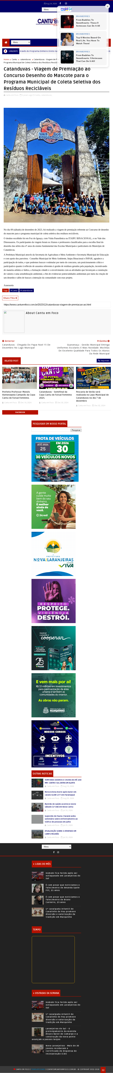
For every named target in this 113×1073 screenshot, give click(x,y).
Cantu (14, 59)
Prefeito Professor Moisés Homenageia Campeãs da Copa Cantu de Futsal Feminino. (18, 395)
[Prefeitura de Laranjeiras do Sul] (55, 458)
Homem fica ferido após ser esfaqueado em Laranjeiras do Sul (63, 876)
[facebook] (60, 3)
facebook (20, 412)
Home (6, 59)
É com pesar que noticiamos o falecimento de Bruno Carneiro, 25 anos (63, 899)
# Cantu (14, 290)
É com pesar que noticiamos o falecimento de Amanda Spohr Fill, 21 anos (63, 888)
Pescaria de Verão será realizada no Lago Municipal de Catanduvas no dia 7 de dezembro (92, 396)
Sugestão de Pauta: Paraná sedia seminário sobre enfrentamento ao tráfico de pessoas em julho (61, 819)
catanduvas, (46, 95)
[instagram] (66, 3)
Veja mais (105, 360)
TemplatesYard (38, 1069)
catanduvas (25, 59)
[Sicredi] (53, 506)
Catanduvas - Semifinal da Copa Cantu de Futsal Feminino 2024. (55, 395)
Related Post (11, 360)
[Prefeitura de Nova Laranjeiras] (53, 553)
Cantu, (38, 95)
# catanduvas (26, 290)
